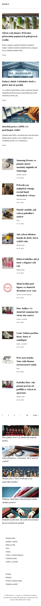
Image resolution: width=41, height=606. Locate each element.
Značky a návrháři (22, 319)
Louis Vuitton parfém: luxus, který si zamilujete (27, 336)
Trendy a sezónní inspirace (24, 294)
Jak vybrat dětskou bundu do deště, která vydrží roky (27, 238)
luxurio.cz (5, 4)
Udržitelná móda (21, 199)
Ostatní (4, 55)
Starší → (36, 415)
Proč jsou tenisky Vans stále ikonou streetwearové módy (26, 361)
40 (27, 415)
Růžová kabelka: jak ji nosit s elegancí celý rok (28, 262)
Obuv (18, 220)
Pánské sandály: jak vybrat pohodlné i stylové (26, 213)
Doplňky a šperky (22, 174)
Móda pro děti (21, 245)
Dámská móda (20, 270)
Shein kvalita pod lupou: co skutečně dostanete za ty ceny (26, 287)
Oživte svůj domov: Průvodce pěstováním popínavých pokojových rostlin (19, 36)
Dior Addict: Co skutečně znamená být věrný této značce (27, 312)
